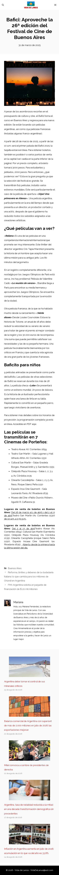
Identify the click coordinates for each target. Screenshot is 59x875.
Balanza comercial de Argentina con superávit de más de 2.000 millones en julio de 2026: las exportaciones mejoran (28, 725)
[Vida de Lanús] (31, 5)
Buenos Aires (15, 568)
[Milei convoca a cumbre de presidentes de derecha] (29, 758)
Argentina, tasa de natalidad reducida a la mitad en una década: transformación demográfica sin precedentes (29, 809)
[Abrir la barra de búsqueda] (3, 5)
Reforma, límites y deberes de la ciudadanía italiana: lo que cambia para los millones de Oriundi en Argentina (28, 576)
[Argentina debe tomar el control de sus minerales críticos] (29, 674)
